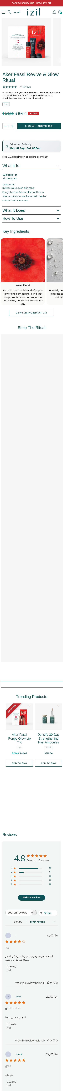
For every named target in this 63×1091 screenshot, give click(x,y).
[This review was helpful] (48, 983)
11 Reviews (25, 87)
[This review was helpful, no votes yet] (48, 1041)
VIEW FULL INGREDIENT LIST (31, 312)
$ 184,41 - (39, 126)
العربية (17, 12)
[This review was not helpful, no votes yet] (54, 983)
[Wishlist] (29, 706)
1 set (6, 104)
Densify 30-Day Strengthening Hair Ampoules (48, 738)
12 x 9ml (48, 747)
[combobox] (36, 922)
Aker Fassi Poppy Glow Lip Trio (19, 738)
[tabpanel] (26, 42)
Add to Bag (19, 763)
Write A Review (31, 897)
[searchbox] (18, 912)
